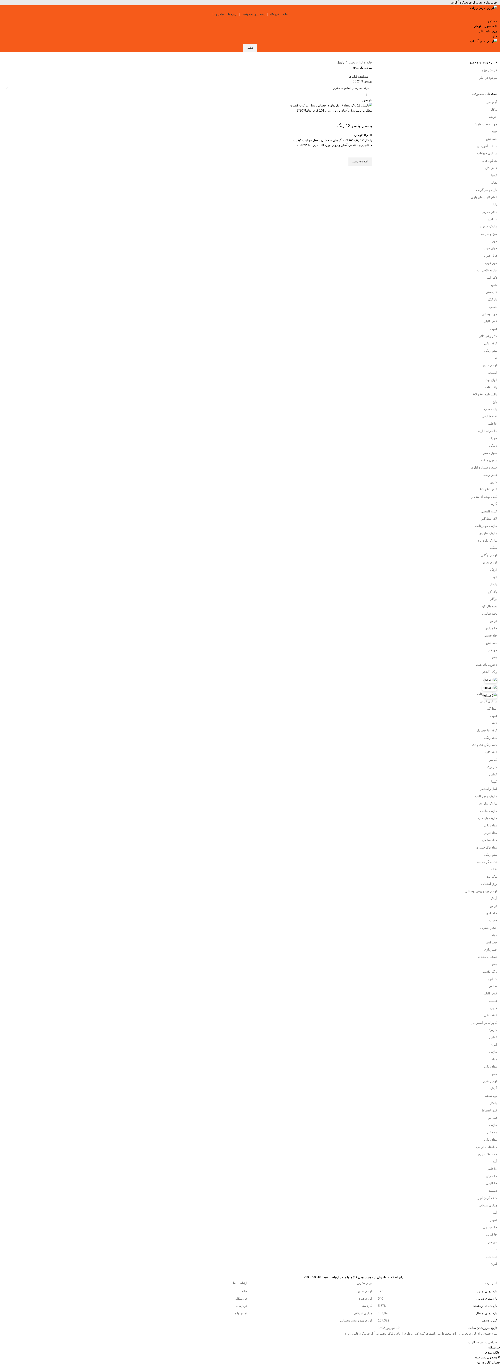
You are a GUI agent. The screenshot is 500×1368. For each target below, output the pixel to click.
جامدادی (491, 913)
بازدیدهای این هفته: (484, 1305)
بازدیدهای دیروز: (486, 1298)
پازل (494, 204)
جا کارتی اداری (487, 431)
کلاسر (493, 759)
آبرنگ (493, 569)
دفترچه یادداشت (486, 664)
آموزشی (491, 102)
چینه (494, 131)
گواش (493, 774)
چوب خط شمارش (485, 124)
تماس (250, 47)
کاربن (493, 482)
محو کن (492, 1132)
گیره (494, 504)
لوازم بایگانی (489, 555)
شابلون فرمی (488, 701)
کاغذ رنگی (490, 343)
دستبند (493, 1190)
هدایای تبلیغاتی (488, 1205)
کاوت (471, 1342)
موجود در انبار (488, 77)
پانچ (495, 401)
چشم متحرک (488, 927)
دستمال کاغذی (487, 956)
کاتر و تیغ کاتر (488, 336)
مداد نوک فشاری (486, 847)
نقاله (494, 182)
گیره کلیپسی (489, 511)
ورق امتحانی (489, 883)
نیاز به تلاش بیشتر (485, 270)
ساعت (492, 1249)
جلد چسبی (490, 635)
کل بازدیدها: (489, 1320)
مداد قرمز (490, 832)
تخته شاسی (489, 416)
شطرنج (492, 219)
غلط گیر (492, 708)
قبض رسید (490, 475)
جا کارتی (491, 1176)
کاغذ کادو (491, 752)
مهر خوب (491, 263)
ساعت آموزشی (487, 146)
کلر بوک (492, 767)
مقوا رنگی (490, 350)
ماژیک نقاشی (488, 811)
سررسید (491, 1256)
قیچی (493, 328)
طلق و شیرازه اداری (484, 467)
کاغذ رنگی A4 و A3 (484, 745)
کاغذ (494, 723)
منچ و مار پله (489, 233)
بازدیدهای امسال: (485, 1313)
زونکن (493, 445)
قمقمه (493, 1000)
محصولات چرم (487, 1154)
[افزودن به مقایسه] (367, 118)
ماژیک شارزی (488, 533)
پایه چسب (490, 409)
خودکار (492, 438)
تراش (493, 620)
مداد (494, 1059)
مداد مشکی (489, 840)
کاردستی (491, 292)
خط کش (491, 138)
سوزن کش (490, 452)
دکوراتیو (492, 277)
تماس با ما (240, 1313)
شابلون (492, 979)
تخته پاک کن (489, 606)
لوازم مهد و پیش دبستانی (481, 891)
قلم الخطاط (489, 1110)
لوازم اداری (489, 365)
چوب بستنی (489, 314)
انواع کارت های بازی (484, 197)
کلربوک (492, 1030)
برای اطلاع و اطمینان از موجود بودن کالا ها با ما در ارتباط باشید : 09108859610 (353, 1277)
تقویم (493, 1219)
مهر (494, 241)
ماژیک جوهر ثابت (486, 526)
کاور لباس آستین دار (484, 1022)
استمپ (492, 372)
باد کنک (492, 299)
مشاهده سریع (367, 170)
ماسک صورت (488, 226)
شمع (494, 284)
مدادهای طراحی (486, 1147)
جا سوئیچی (490, 1227)
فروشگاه (241, 1298)
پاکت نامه (491, 387)
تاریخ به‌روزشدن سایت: (482, 1328)
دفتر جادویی (489, 212)
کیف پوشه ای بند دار (484, 496)
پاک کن (492, 591)
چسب (493, 306)
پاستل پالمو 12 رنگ (354, 125)
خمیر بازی (490, 949)
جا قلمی (492, 423)
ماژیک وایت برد (487, 540)
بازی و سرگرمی (486, 189)
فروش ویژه (489, 70)
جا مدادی (491, 628)
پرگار (493, 109)
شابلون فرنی (488, 160)
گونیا (494, 175)
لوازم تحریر (489, 562)
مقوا (494, 1074)
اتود (495, 577)
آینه (495, 1161)
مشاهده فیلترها (358, 76)
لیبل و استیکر (488, 788)
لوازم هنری (490, 1081)
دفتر (494, 657)
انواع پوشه (490, 380)
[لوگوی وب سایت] (483, 7)
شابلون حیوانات (487, 153)
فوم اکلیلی (490, 321)
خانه (369, 62)
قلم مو (492, 1117)
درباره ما (241, 1305)
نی (495, 357)
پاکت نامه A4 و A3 (485, 394)
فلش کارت (490, 168)
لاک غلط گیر (489, 518)
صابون (493, 986)
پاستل (493, 584)
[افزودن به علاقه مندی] (367, 152)
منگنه (493, 547)
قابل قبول (490, 255)
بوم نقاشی (490, 1095)
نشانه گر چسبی (487, 862)
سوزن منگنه (489, 460)
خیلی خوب (490, 248)
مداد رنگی (490, 825)
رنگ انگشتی (489, 672)
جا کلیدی (491, 1183)
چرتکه (493, 116)
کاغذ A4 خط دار (487, 730)
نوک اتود (492, 876)
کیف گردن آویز (487, 1198)
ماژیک (493, 1051)
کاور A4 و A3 (488, 489)
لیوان (493, 1044)
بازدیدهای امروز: (486, 1291)
